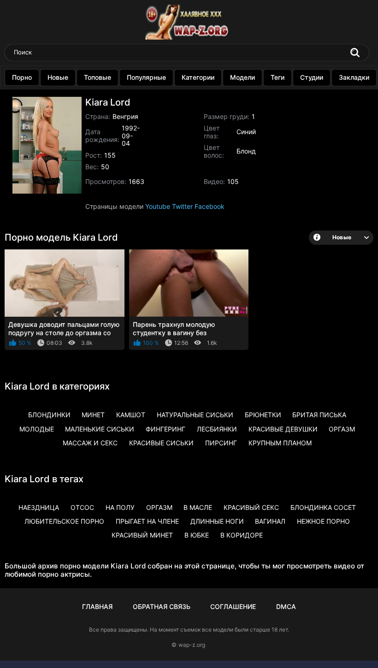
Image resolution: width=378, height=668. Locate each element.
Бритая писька (319, 415)
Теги (277, 77)
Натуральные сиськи (195, 415)
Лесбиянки (217, 429)
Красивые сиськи (161, 443)
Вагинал (270, 521)
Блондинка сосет (323, 507)
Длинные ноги (217, 521)
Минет (93, 415)
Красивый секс (251, 507)
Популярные (146, 77)
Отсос (82, 507)
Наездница (38, 507)
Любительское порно (64, 521)
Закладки (354, 77)
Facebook (209, 206)
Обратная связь (161, 606)
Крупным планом (280, 443)
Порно (22, 77)
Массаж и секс (90, 443)
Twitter (182, 206)
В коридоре (241, 535)
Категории (198, 77)
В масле (197, 507)
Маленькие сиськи (99, 429)
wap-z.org (191, 644)
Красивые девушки (283, 429)
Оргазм (342, 429)
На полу (120, 507)
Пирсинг (221, 443)
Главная (97, 606)
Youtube (157, 206)
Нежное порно (323, 521)
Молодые (36, 429)
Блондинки (49, 415)
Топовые (97, 77)
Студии (311, 77)
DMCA (286, 606)
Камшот (130, 415)
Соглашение (233, 606)
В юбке (196, 535)
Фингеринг (165, 429)
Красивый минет (142, 535)
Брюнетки (263, 415)
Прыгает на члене (147, 521)
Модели (242, 77)
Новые (57, 77)
